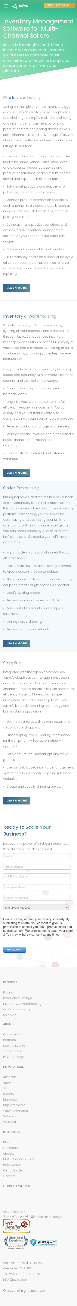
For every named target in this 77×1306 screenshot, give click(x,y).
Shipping (9, 1015)
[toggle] (6, 6)
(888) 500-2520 (28, 1274)
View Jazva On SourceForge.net (15, 1214)
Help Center (12, 1165)
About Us (10, 1024)
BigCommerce (14, 1105)
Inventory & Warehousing (22, 1004)
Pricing (8, 992)
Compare (10, 1148)
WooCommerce (15, 1111)
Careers (9, 1176)
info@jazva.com (15, 1279)
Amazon (9, 1077)
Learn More (17, 288)
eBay (7, 1083)
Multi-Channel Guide (18, 1159)
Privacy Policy (13, 1057)
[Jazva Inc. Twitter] (16, 1197)
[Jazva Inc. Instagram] (34, 1197)
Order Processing (16, 1009)
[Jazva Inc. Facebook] (7, 1197)
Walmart (9, 1122)
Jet (5, 1088)
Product (10, 982)
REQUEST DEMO (59, 5)
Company (11, 1034)
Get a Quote (12, 1170)
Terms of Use (13, 1051)
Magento (10, 1099)
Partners (9, 1040)
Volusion (9, 1116)
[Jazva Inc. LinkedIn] (25, 1197)
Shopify (8, 1094)
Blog (6, 1142)
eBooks (8, 1153)
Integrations (13, 1067)
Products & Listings (17, 998)
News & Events (14, 1046)
